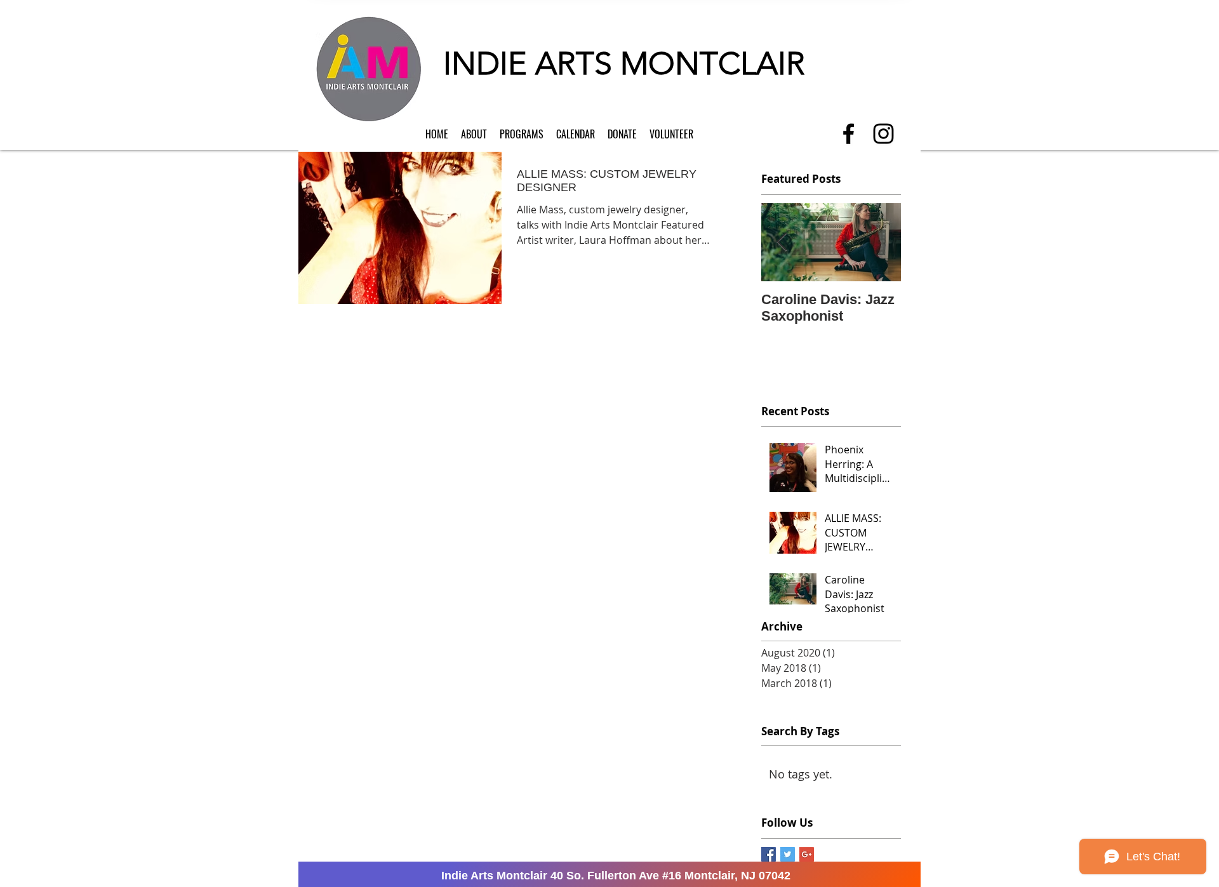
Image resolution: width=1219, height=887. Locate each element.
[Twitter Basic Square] (787, 854)
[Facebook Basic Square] (768, 854)
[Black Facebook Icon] (848, 133)
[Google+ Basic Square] (806, 854)
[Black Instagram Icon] (883, 133)
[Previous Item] (781, 242)
